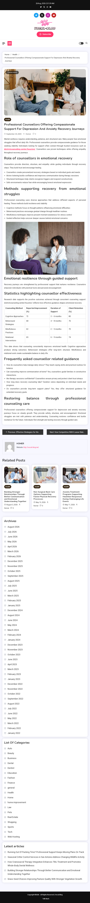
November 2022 (15, 689)
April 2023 (12, 664)
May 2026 (12, 541)
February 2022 (14, 728)
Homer (28, 134)
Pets (10, 812)
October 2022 (14, 694)
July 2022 (12, 708)
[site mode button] (81, 43)
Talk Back (46, 899)
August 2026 (13, 527)
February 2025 (14, 600)
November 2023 (15, 649)
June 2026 (12, 536)
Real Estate (13, 817)
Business (12, 758)
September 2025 (15, 576)
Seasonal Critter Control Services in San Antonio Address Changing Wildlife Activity (46, 857)
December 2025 (15, 561)
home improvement (17, 802)
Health (7, 119)
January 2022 (14, 733)
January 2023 (14, 679)
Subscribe (47, 34)
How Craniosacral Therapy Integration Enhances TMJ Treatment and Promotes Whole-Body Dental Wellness (44, 864)
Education (12, 773)
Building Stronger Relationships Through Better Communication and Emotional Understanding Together (15, 497)
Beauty (11, 753)
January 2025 (14, 605)
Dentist (11, 768)
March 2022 (13, 723)
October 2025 (14, 571)
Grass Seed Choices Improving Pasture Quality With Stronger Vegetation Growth (45, 879)
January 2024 (14, 640)
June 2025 (12, 590)
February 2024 (14, 635)
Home (10, 797)
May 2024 (12, 625)
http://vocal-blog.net (31, 447)
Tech (10, 832)
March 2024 (13, 630)
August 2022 (13, 703)
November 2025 (15, 566)
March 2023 (13, 669)
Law (9, 807)
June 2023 (12, 659)
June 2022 (12, 713)
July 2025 (12, 585)
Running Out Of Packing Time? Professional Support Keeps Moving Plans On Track (46, 852)
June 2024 (12, 620)
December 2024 (15, 610)
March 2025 (13, 595)
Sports (11, 827)
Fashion (11, 778)
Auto (10, 748)
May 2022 (12, 718)
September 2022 (15, 698)
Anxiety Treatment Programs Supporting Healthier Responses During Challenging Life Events (73, 497)
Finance (11, 783)
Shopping (12, 822)
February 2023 (14, 674)
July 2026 (12, 532)
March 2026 (13, 551)
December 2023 (15, 645)
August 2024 (13, 615)
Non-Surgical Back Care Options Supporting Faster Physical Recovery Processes (45, 495)
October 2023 (14, 654)
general (11, 787)
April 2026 (12, 546)
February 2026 (14, 556)
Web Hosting (14, 836)
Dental (10, 763)
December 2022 (15, 684)
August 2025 (13, 581)
